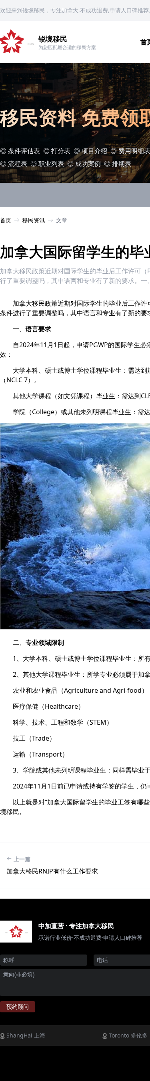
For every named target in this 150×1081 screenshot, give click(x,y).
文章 (61, 220)
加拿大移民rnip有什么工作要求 (52, 871)
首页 (5, 220)
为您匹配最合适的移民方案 (67, 47)
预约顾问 (17, 1006)
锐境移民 (52, 38)
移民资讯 (33, 220)
